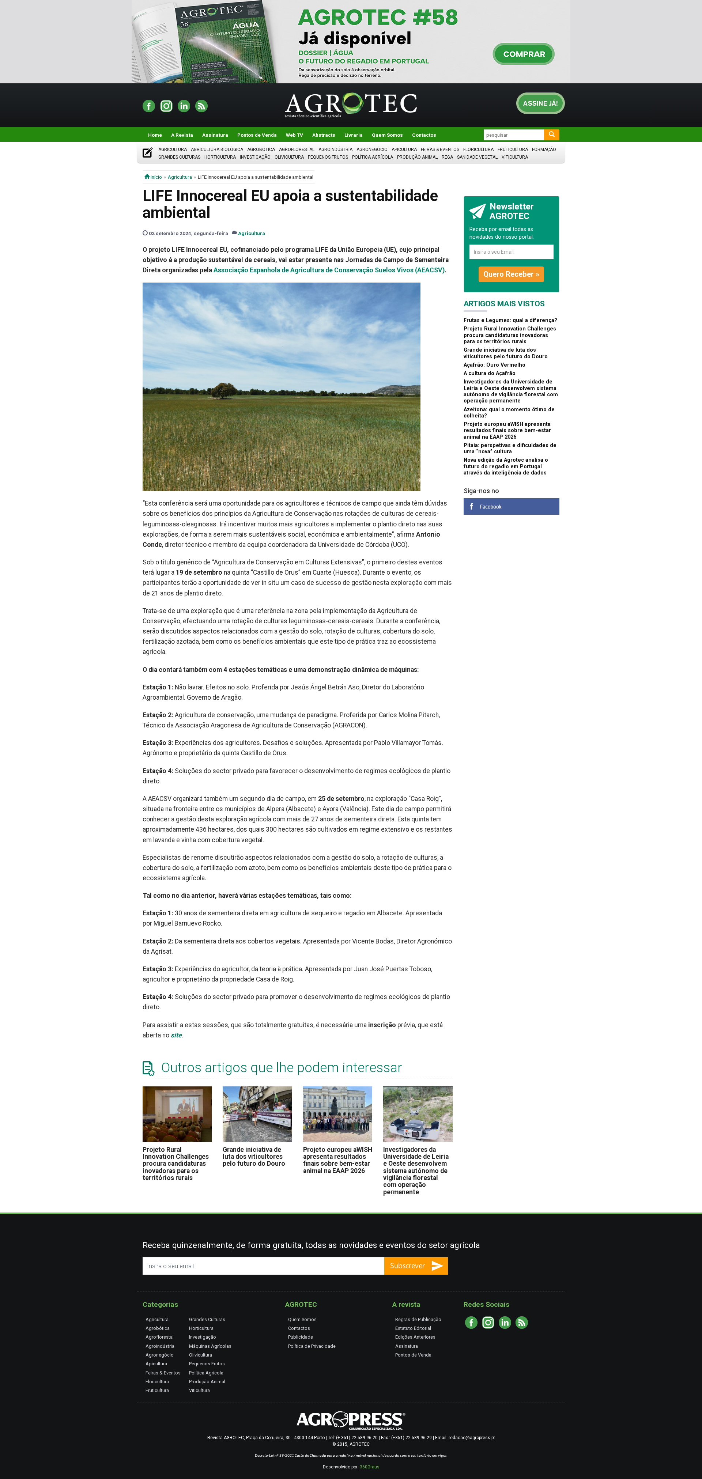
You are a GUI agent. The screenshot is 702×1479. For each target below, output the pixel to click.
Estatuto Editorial (413, 1328)
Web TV (294, 135)
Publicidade (300, 1337)
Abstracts (323, 135)
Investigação (255, 157)
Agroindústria (335, 149)
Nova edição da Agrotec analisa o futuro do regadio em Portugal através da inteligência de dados (506, 466)
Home (155, 135)
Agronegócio (372, 149)
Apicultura (404, 149)
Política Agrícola (372, 157)
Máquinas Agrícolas (210, 1346)
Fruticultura (513, 149)
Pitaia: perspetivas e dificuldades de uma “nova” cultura (510, 448)
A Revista (182, 135)
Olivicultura (289, 157)
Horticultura (220, 157)
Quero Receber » (511, 274)
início (156, 177)
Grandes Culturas (179, 157)
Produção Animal (417, 157)
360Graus (370, 1466)
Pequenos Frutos (328, 157)
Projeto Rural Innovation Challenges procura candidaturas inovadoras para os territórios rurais (176, 1163)
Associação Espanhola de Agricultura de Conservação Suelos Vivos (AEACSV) (329, 270)
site (176, 1035)
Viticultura (515, 157)
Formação (544, 149)
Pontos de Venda (257, 135)
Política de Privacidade (312, 1346)
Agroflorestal (296, 149)
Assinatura (215, 135)
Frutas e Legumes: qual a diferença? (510, 320)
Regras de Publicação (418, 1319)
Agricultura (172, 149)
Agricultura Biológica (217, 149)
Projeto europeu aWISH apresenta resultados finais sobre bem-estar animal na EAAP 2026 (337, 1160)
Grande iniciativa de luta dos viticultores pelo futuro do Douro (254, 1157)
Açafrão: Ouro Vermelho (494, 365)
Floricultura (478, 149)
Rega (447, 157)
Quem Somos (387, 135)
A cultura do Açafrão (490, 373)
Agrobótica (261, 149)
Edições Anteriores (415, 1337)
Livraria (353, 135)
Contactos (424, 135)
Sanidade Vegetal (477, 157)
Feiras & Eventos (440, 149)
